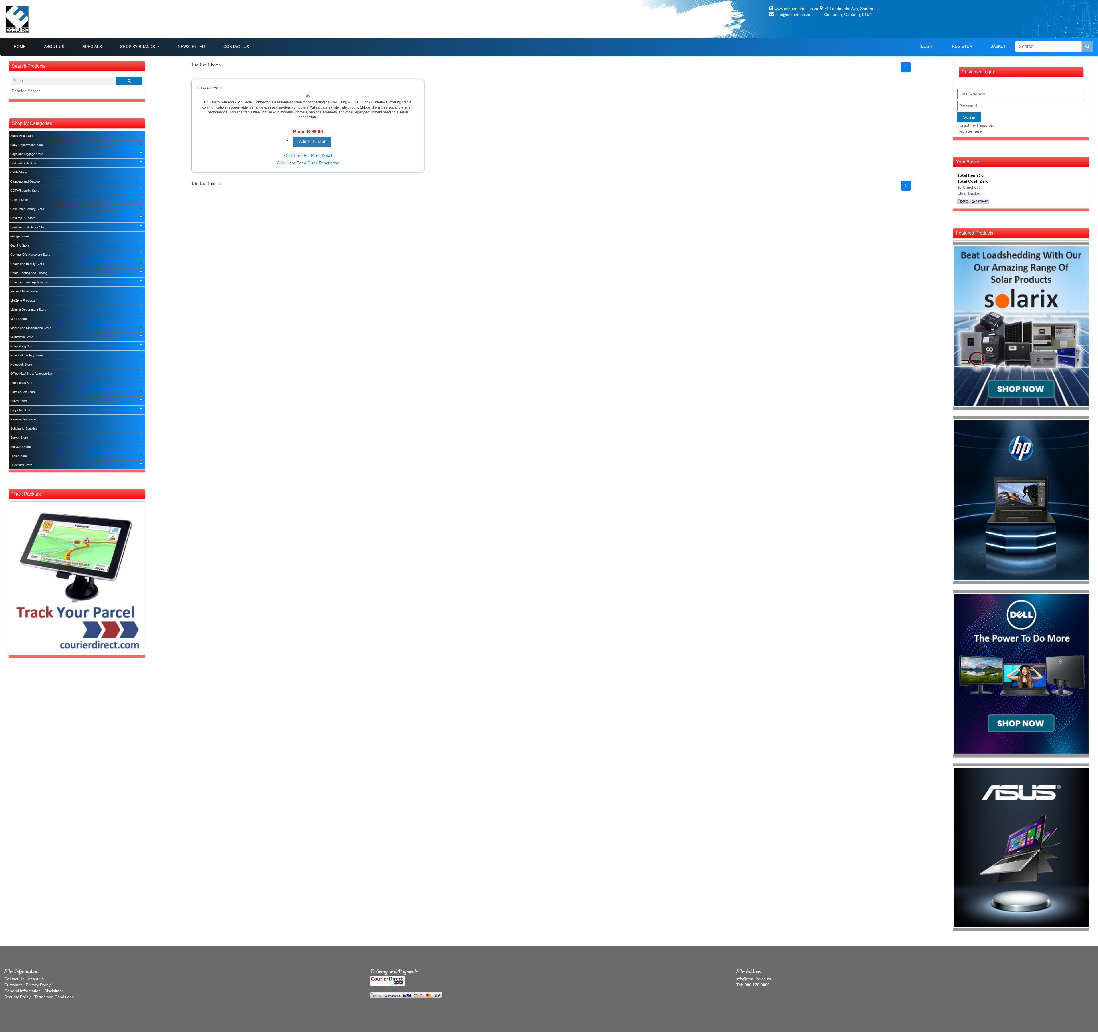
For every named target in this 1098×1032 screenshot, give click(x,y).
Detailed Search (26, 91)
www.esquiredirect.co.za (796, 8)
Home (24, 46)
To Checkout (968, 187)
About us (36, 979)
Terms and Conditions (54, 997)
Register (962, 46)
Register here (969, 131)
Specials (92, 46)
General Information (22, 991)
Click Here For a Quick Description (308, 163)
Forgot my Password (976, 125)
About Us (54, 46)
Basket (998, 46)
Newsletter (191, 46)
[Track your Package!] (77, 578)
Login (927, 46)
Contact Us (236, 46)
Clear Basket (968, 193)
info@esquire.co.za (792, 14)
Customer (13, 985)
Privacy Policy (38, 985)
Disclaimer (53, 991)
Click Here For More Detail (308, 155)
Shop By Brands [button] (138, 46)
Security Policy (17, 997)
